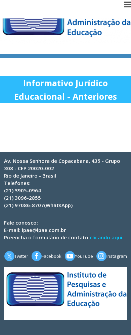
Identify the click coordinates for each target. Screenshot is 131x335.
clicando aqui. (107, 237)
